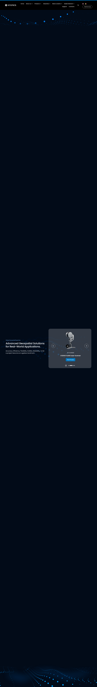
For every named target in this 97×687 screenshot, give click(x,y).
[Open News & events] (61, 4)
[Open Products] (40, 4)
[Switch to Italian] (85, 4)
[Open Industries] (49, 4)
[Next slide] (86, 346)
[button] (78, 5)
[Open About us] (32, 4)
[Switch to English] (83, 4)
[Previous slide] (53, 346)
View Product (69, 359)
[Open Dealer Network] (73, 4)
